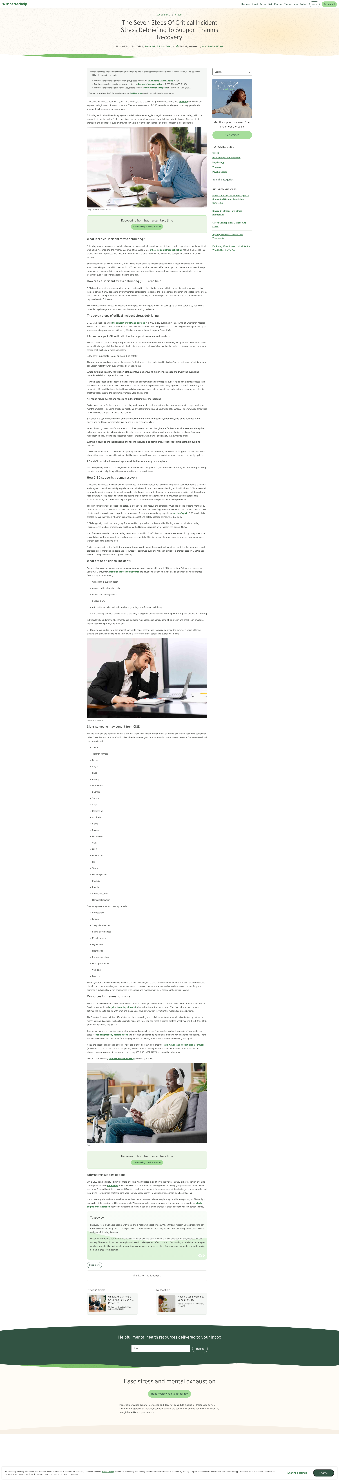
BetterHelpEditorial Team (158, 46)
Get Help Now (136, 93)
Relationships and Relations (226, 157)
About (255, 4)
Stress (178, 15)
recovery (183, 101)
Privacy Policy (108, 1471)
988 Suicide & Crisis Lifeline (160, 80)
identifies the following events (124, 571)
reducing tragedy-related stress (112, 1034)
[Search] (249, 71)
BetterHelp (112, 1185)
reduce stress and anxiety (121, 1058)
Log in (314, 4)
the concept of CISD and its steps (128, 322)
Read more (94, 1265)
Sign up (200, 1349)
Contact (303, 4)
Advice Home (163, 15)
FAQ (270, 4)
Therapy (216, 167)
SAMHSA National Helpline (154, 87)
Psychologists (219, 172)
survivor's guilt (180, 513)
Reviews (278, 4)
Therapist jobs (291, 4)
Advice (263, 4)
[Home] (14, 4)
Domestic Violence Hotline (150, 84)
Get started (329, 4)
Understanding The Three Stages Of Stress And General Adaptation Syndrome (230, 199)
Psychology (218, 162)
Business (245, 4)
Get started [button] (232, 135)
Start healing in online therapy (147, 226)
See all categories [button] (223, 180)
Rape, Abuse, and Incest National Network (183, 1044)
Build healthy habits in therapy (169, 1394)
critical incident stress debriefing (166, 250)
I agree (323, 1473)
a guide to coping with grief (122, 1007)
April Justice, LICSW (212, 46)
